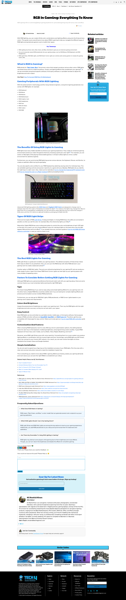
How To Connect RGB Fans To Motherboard (37, 77)
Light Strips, (38, 220)
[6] (44, 265)
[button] (124, 2)
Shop (63, 579)
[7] (71, 331)
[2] (70, 152)
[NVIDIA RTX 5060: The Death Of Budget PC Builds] (91, 57)
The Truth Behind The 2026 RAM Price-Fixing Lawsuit (100, 49)
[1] (80, 69)
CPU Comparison (92, 2)
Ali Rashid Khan (30, 33)
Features (51, 583)
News (30, 2)
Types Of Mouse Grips (25, 371)
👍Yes (19, 447)
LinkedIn (64, 586)
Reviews (45, 2)
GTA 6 (53, 6)
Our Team (77, 585)
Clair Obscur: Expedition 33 (75, 6)
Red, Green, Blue (32, 67)
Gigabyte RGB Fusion (55, 207)
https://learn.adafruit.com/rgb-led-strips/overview (54, 388)
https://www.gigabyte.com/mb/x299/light (54, 386)
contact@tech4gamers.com (99, 593)
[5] (40, 229)
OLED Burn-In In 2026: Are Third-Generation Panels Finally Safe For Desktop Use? (101, 41)
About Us (77, 579)
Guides (51, 2)
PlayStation (63, 6)
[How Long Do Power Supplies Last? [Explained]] (44, 557)
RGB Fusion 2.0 (61, 317)
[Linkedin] (116, 2)
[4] (69, 221)
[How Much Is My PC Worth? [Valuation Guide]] (81, 557)
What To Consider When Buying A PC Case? (30, 369)
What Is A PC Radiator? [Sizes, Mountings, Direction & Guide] (24, 565)
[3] (55, 208)
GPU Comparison (82, 2)
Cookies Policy (78, 595)
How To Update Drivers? (25, 362)
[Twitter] (119, 2)
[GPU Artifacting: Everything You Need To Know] (63, 557)
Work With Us (78, 590)
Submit (20, 471)
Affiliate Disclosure (79, 588)
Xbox (58, 6)
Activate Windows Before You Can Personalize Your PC (33, 365)
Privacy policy (78, 592)
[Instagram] (22, 524)
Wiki (56, 2)
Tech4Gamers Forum (38, 533)
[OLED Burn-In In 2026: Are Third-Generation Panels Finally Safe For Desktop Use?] (91, 40)
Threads (80, 25)
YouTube (64, 590)
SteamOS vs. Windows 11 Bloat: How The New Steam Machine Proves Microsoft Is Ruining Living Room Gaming (101, 75)
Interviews (51, 581)
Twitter (63, 588)
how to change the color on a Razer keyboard (34, 172)
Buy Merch (73, 2)
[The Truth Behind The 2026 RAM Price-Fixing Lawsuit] (91, 49)
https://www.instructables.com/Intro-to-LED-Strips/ (50, 390)
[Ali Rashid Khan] (24, 33)
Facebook (64, 583)
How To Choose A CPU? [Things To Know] (30, 367)
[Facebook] (114, 2)
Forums (66, 2)
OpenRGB (51, 317)
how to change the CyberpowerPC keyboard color (69, 170)
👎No (24, 447)
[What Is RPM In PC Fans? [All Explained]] (100, 557)
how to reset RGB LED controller (71, 319)
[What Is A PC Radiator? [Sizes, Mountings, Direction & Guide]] (25, 557)
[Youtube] (121, 2)
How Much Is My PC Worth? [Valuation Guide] (79, 565)
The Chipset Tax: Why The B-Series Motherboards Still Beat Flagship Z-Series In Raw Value (101, 67)
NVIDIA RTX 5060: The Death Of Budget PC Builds (100, 58)
